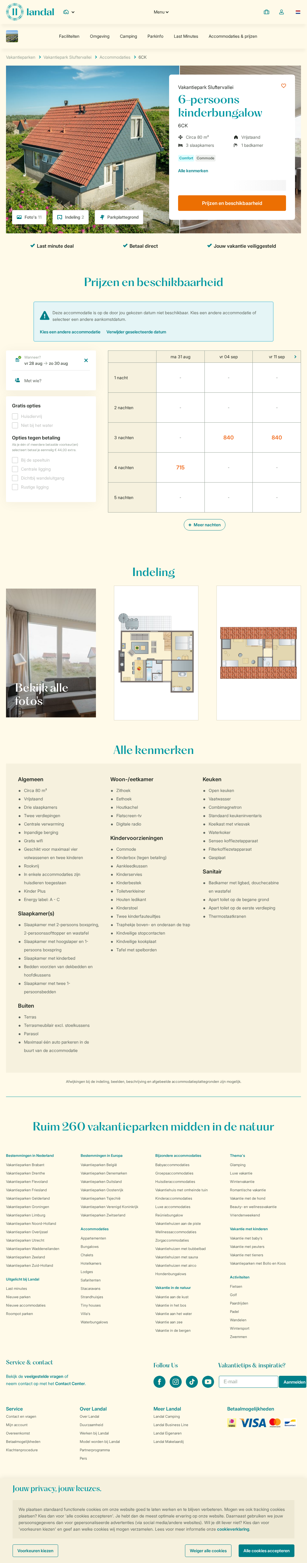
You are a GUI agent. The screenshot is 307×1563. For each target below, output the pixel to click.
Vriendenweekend (245, 1215)
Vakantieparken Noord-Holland (31, 1223)
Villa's (85, 1313)
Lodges (87, 1271)
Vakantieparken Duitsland (101, 1181)
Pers (83, 1458)
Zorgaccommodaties (172, 1240)
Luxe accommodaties (172, 1206)
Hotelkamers (91, 1263)
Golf (233, 1295)
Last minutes (16, 1288)
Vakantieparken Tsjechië (101, 1198)
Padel (234, 1311)
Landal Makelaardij (169, 1441)
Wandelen (238, 1320)
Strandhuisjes (92, 1297)
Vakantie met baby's (246, 1238)
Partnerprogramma (95, 1450)
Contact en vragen (21, 1416)
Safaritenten (91, 1280)
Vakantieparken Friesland (26, 1190)
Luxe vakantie (241, 1173)
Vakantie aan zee (169, 1322)
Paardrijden (239, 1303)
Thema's (237, 1155)
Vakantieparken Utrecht (25, 1240)
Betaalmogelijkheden (23, 1441)
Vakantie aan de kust (172, 1297)
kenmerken (193, 170)
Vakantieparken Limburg (25, 1215)
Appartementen (93, 1238)
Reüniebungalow (169, 1215)
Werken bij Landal (94, 1433)
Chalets (87, 1255)
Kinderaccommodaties (173, 1198)
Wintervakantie (242, 1181)
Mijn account (17, 1425)
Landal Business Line (171, 1425)
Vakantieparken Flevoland (27, 1181)
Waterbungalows (94, 1322)
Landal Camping (167, 1416)
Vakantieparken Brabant (25, 1165)
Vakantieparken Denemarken (104, 1173)
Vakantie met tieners (246, 1255)
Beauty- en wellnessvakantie (253, 1206)
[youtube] (208, 1386)
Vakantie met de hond (247, 1198)
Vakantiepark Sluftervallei (206, 87)
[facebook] (160, 1386)
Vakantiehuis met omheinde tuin (181, 1190)
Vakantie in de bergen (173, 1330)
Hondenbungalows (170, 1274)
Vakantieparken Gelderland (28, 1198)
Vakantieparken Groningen (27, 1206)
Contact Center (70, 1383)
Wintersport (239, 1328)
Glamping (238, 1165)
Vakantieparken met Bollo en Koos (258, 1263)
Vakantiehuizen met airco (175, 1265)
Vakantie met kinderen (249, 1229)
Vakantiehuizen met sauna (176, 1257)
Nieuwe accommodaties (26, 1305)
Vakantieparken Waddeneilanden (32, 1248)
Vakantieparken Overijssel (27, 1232)
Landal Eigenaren (168, 1433)
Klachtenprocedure (22, 1450)
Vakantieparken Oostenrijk (102, 1190)
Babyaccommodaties (172, 1165)
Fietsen (236, 1286)
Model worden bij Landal (100, 1441)
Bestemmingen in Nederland (30, 1155)
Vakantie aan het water (173, 1313)
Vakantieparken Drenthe (25, 1173)
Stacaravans (90, 1288)
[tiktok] (192, 1386)
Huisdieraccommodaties (175, 1181)
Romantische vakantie (248, 1190)
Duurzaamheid (91, 1425)
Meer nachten (207, 524)
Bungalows (90, 1246)
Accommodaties (95, 1229)
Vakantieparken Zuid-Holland (29, 1265)
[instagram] (176, 1386)
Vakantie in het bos (170, 1305)
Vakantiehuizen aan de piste (178, 1223)
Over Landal (89, 1416)
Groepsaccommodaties (174, 1173)
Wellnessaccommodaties (175, 1232)
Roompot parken (19, 1313)
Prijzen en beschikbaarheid (232, 203)
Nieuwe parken (18, 1297)
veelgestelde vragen (43, 1376)
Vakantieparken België (99, 1165)
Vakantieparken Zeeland (25, 1257)
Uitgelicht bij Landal (22, 1279)
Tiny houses (91, 1305)
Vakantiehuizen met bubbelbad (180, 1248)
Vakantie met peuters (247, 1246)
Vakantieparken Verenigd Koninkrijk (109, 1206)
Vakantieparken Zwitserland (103, 1215)
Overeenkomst (18, 1433)
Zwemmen (238, 1336)
